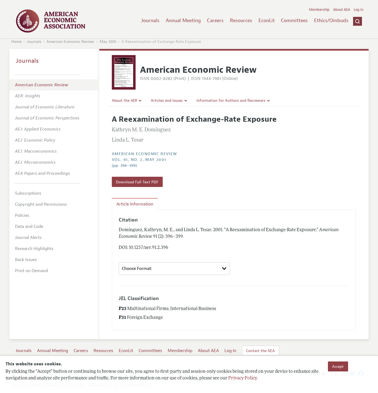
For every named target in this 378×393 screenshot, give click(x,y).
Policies (22, 215)
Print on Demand (31, 271)
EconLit (266, 20)
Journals (150, 20)
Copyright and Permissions (41, 204)
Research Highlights (34, 248)
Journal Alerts (28, 237)
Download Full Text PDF (137, 181)
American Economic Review (70, 41)
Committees (294, 20)
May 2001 (108, 41)
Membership (319, 9)
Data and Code (29, 226)
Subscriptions (28, 193)
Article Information (134, 204)
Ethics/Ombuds (331, 20)
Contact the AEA (260, 350)
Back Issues (26, 259)
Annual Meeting (183, 20)
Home (16, 41)
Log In (358, 9)
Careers (215, 20)
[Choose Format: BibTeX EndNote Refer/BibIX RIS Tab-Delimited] (174, 268)
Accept (338, 366)
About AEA (341, 9)
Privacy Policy (242, 378)
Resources (241, 20)
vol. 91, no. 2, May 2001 (139, 159)
